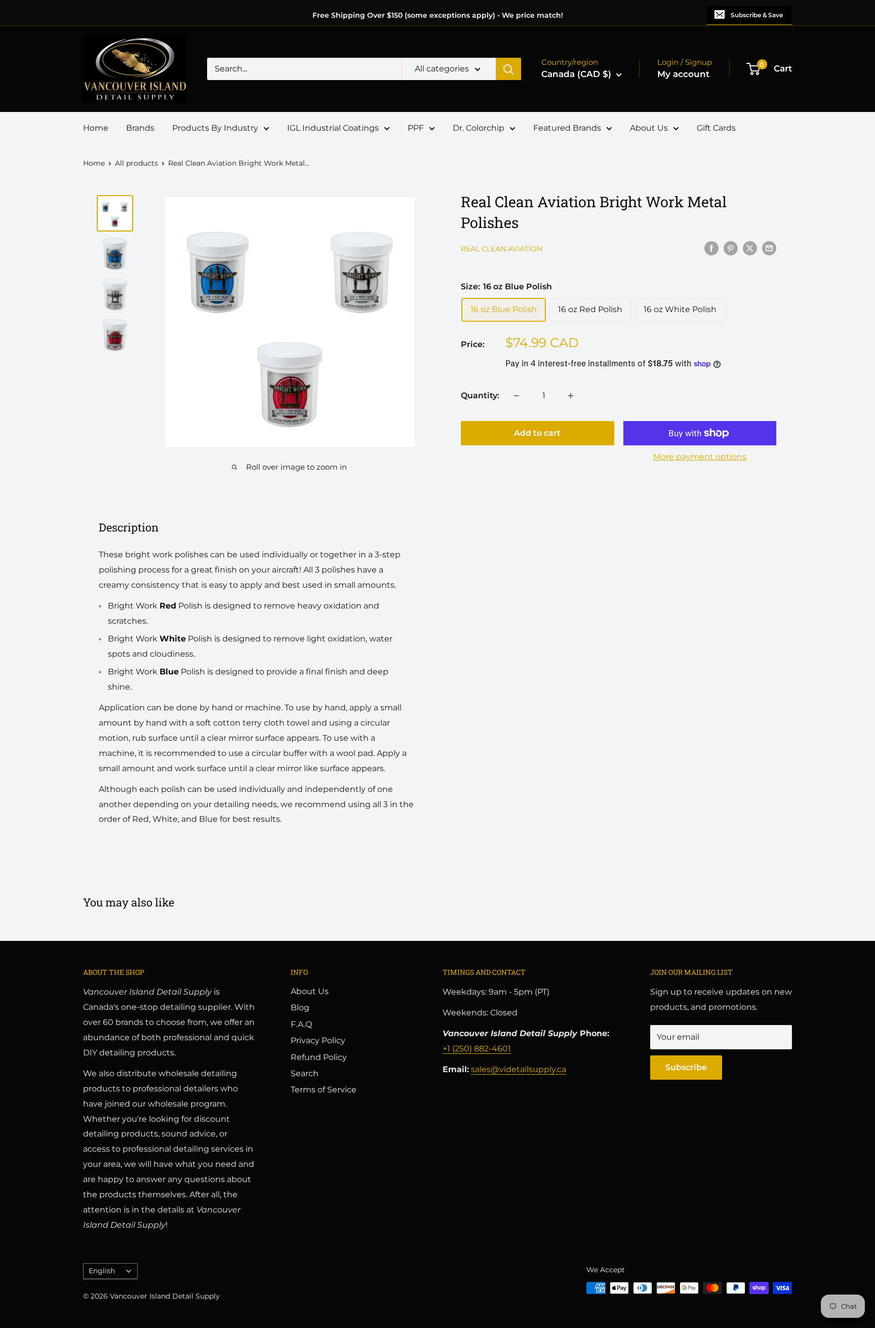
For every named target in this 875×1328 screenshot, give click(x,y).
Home (95, 128)
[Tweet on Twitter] (750, 247)
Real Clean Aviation (501, 248)
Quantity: (480, 395)
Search (305, 1073)
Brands (140, 128)
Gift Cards (716, 128)
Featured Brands (567, 128)
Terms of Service (323, 1089)
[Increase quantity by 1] (570, 395)
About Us (649, 128)
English (102, 1271)
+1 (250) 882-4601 (477, 1048)
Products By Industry (215, 128)
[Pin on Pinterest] (731, 247)
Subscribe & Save (757, 15)
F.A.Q (301, 1024)
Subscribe (686, 1067)
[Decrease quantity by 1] (516, 395)
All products (136, 163)
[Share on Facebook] (711, 247)
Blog (300, 1007)
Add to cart (537, 433)
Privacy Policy (318, 1040)
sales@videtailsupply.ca (518, 1069)
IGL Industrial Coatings (333, 128)
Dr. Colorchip (478, 128)
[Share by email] (769, 247)
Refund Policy (319, 1057)
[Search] (508, 69)
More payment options (699, 457)
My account (683, 74)
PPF (416, 128)
